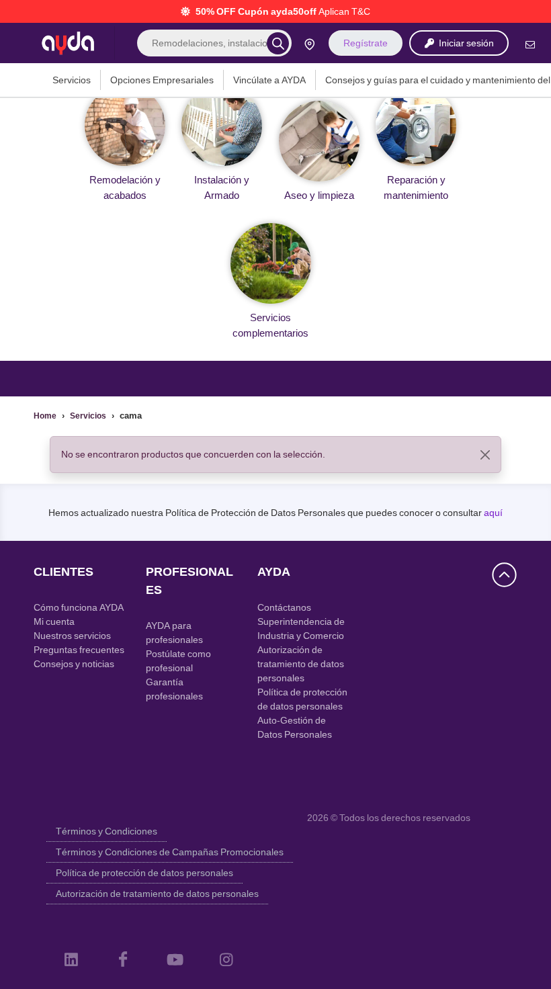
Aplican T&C (344, 11)
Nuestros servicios (72, 635)
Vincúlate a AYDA (269, 80)
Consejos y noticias (74, 663)
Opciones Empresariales (162, 80)
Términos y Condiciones (106, 831)
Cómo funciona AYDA (79, 607)
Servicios (71, 80)
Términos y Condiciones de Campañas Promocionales (170, 852)
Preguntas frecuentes (79, 649)
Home (45, 416)
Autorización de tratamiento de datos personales (300, 663)
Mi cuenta (54, 621)
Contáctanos (284, 607)
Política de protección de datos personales (144, 872)
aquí (493, 512)
